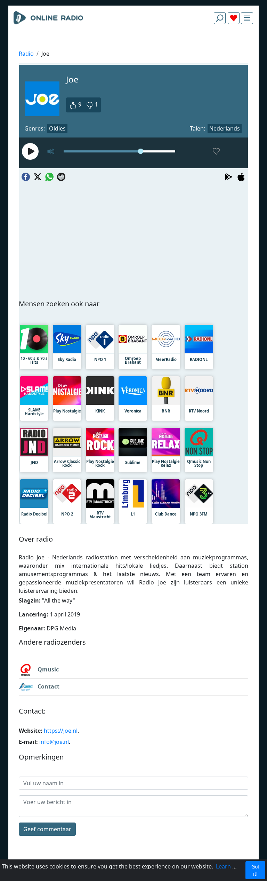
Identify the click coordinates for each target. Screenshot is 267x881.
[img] (247, 18)
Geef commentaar (47, 829)
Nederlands (224, 128)
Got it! (255, 870)
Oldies (57, 128)
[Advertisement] (133, 46)
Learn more (231, 866)
